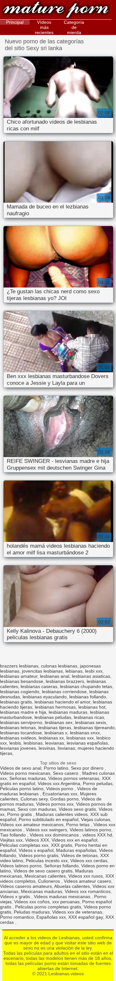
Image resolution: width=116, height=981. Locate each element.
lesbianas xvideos (18, 737)
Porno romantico (17, 917)
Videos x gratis (15, 896)
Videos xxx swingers (46, 829)
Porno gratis (20, 814)
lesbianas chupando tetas (86, 686)
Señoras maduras (27, 778)
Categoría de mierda (74, 27)
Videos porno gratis (38, 855)
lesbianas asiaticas (91, 676)
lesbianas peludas (52, 717)
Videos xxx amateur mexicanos (31, 824)
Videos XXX (37, 840)
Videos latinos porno (90, 829)
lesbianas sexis (90, 722)
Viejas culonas (95, 819)
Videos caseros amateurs (26, 886)
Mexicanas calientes (45, 876)
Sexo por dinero (88, 768)
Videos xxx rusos (85, 876)
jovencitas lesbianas (42, 671)
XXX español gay (85, 917)
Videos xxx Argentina (59, 783)
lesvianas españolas (87, 743)
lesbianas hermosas (55, 707)
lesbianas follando (87, 696)
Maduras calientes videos (62, 814)
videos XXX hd (97, 834)
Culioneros (49, 881)
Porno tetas (78, 824)
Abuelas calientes (72, 886)
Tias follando (13, 834)
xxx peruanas (66, 901)
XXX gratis (61, 845)
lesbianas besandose (21, 681)
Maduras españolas (76, 850)
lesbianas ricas (89, 717)
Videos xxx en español (74, 840)
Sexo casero (66, 773)
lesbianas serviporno (21, 722)
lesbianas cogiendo (19, 691)
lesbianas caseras (39, 686)
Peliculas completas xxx (24, 845)
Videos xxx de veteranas (77, 912)
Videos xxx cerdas (88, 860)
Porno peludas (97, 783)
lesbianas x (55, 732)
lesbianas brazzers (65, 681)
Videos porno (60, 788)
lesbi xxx (93, 671)
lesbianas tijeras (54, 727)
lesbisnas (33, 743)
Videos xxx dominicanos (55, 834)
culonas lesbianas (59, 665)
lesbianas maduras (68, 712)
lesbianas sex (58, 722)
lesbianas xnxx (85, 732)
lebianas (73, 671)
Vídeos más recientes (44, 27)
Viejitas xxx (11, 840)
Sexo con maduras (37, 809)
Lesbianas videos (55, 10)
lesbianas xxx (80, 737)
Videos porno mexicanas (25, 773)
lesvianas (54, 743)
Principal (15, 22)
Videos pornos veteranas (73, 778)
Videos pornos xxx (54, 804)
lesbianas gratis (16, 701)
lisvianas (66, 748)
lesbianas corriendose (64, 691)
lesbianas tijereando (94, 727)
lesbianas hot (91, 707)
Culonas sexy (34, 798)
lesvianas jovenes (18, 748)
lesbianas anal (54, 676)
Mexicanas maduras (41, 891)
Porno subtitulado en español (48, 819)
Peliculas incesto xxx (47, 860)
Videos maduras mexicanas (63, 896)
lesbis (15, 743)
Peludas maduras (32, 912)
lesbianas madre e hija (23, 712)
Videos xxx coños (32, 901)
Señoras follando (61, 865)
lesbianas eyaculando (45, 696)
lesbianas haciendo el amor (62, 701)
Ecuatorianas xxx (60, 793)
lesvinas (47, 748)
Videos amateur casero (87, 881)
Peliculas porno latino (22, 788)
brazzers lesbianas (19, 665)
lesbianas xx (51, 737)
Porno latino (56, 768)
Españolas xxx (51, 917)
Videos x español (36, 850)
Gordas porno (64, 798)
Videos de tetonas (79, 855)
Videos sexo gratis (77, 809)
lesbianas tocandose (21, 732)
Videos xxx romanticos (88, 891)
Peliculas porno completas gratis (48, 906)
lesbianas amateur (18, 676)
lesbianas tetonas (18, 727)
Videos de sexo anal (20, 768)
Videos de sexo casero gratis (43, 870)
